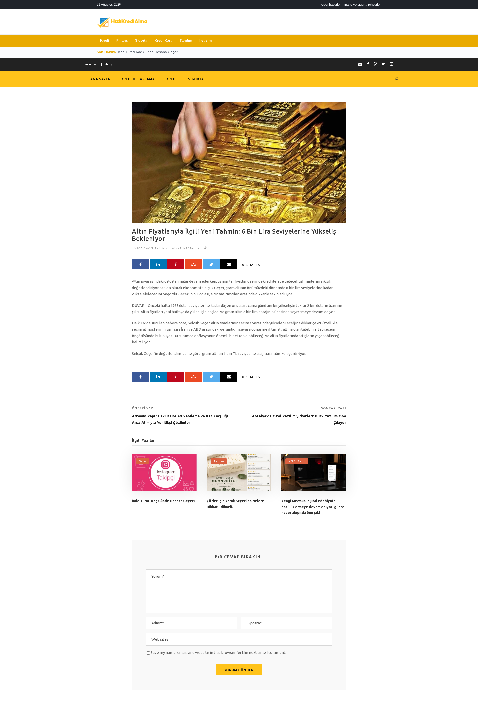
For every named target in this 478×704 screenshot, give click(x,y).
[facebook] (368, 64)
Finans (122, 40)
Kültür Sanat (296, 461)
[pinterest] (375, 64)
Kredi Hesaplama (138, 79)
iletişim (110, 64)
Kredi (104, 40)
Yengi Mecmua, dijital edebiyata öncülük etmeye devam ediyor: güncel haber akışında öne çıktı (313, 507)
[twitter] (383, 64)
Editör (160, 247)
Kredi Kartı (164, 40)
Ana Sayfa (100, 79)
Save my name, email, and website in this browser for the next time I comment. (218, 652)
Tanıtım (186, 40)
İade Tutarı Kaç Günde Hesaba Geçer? (163, 501)
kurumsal (91, 64)
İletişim (205, 40)
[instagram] (391, 64)
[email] (360, 64)
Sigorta (141, 40)
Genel (188, 247)
